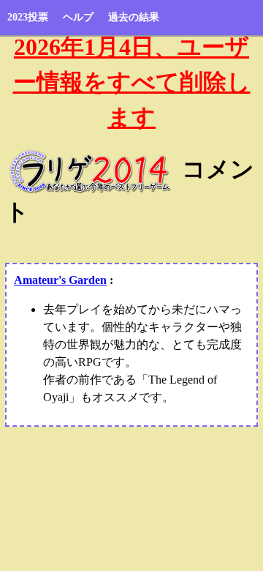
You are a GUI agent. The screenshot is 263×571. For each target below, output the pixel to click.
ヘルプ (78, 17)
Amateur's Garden (60, 280)
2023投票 (27, 17)
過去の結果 (133, 17)
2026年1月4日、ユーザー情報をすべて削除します (132, 82)
